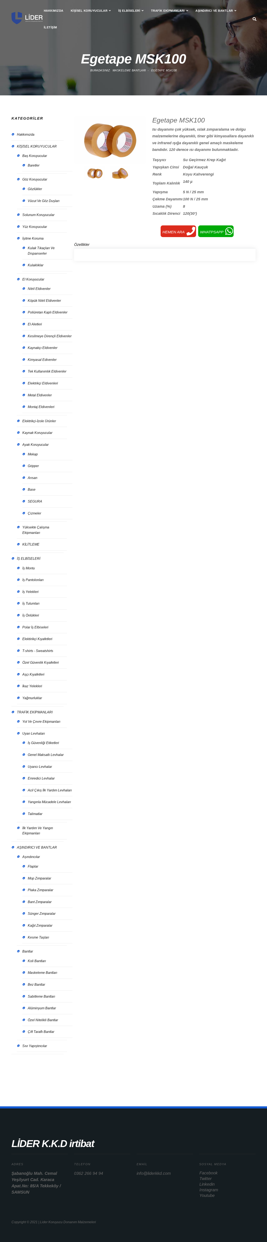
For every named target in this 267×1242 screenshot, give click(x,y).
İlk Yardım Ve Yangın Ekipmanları (37, 830)
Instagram (208, 1190)
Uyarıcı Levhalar (40, 766)
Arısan (32, 478)
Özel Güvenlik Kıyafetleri (40, 662)
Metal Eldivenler (40, 395)
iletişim (50, 27)
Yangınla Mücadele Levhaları (49, 802)
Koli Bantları (37, 961)
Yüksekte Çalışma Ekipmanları (35, 530)
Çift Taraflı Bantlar (41, 1032)
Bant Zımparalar (40, 902)
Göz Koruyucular (34, 179)
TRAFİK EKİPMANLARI (168, 10)
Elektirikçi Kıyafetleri (37, 639)
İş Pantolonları (33, 580)
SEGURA (35, 501)
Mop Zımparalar (39, 878)
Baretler (33, 165)
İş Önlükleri (30, 615)
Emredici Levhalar (41, 778)
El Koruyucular (33, 279)
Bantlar (27, 951)
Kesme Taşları (38, 937)
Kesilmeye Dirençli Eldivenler (50, 336)
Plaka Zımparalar (40, 890)
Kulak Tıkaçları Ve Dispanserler (41, 250)
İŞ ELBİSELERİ (129, 10)
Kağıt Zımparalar (40, 925)
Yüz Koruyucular (34, 227)
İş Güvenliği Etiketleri (43, 743)
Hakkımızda (53, 10)
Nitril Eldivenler (39, 289)
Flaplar (33, 866)
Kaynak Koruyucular (37, 433)
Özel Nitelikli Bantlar (43, 1020)
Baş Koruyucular (34, 156)
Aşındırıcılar (31, 857)
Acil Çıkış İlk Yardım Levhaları (50, 790)
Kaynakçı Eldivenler (42, 348)
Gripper (33, 466)
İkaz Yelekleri (32, 686)
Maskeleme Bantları (42, 972)
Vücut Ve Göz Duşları (43, 201)
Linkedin (207, 1184)
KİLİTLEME (30, 544)
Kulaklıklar (35, 265)
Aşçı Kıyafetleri (33, 674)
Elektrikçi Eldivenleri (43, 383)
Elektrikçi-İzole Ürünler (39, 421)
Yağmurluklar (32, 698)
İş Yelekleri (30, 592)
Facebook (208, 1173)
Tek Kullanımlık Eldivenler (47, 371)
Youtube (207, 1195)
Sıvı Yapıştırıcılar (34, 1046)
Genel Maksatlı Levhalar (46, 755)
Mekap (33, 454)
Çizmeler (34, 513)
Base (31, 489)
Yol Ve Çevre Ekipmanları (41, 721)
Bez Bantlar (36, 984)
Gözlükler (35, 189)
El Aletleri (35, 324)
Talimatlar (35, 814)
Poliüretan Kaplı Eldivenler (47, 312)
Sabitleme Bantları (41, 996)
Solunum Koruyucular (38, 215)
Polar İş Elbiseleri (35, 627)
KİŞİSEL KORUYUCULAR (89, 10)
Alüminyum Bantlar (42, 1008)
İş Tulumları (30, 603)
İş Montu (28, 568)
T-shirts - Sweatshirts (37, 651)
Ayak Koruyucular (35, 444)
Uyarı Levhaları (33, 733)
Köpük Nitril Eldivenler (44, 300)
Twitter (205, 1178)
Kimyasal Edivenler (42, 359)
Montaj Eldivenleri (41, 407)
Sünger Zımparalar (41, 913)
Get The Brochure (34, 1077)
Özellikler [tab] (81, 245)
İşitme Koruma (33, 238)
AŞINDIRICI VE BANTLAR (214, 10)
